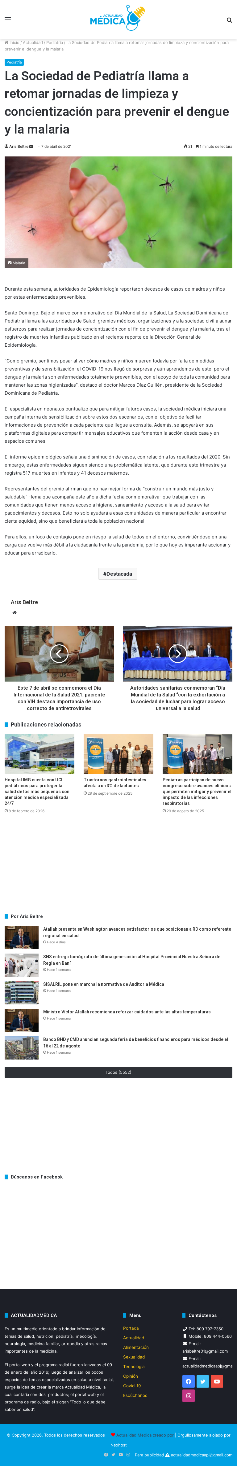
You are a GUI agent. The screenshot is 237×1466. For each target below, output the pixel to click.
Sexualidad (134, 1356)
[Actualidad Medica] (118, 19)
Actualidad (33, 42)
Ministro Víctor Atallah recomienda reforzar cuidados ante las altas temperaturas (127, 1011)
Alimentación (136, 1347)
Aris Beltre (18, 146)
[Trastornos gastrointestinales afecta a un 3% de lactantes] (118, 754)
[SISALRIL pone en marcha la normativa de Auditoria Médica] (22, 992)
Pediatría (54, 42)
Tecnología (134, 1366)
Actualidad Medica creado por (145, 1435)
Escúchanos (135, 1395)
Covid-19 (132, 1385)
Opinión (130, 1376)
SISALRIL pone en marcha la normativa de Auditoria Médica (104, 984)
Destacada (119, 574)
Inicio (13, 42)
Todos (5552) (118, 1072)
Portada (131, 1328)
